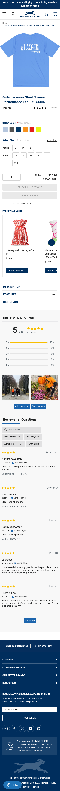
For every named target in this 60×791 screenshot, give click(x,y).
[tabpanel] (30, 526)
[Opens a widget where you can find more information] (12, 785)
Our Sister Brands (13, 675)
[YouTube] (30, 728)
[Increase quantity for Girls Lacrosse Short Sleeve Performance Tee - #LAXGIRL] (17, 177)
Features (9, 294)
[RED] (32, 129)
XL (47, 155)
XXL (16, 163)
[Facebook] (14, 728)
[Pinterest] (38, 728)
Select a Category (43, 646)
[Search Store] (14, 14)
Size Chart (10, 302)
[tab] (30, 420)
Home (5, 23)
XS (15, 155)
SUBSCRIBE (30, 718)
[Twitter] (22, 728)
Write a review (38, 406)
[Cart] (56, 14)
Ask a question (21, 406)
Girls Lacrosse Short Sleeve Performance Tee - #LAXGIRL (24, 99)
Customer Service (13, 667)
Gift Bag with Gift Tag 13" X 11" (20, 252)
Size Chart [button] (52, 140)
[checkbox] (34, 444)
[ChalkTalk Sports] (30, 14)
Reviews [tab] (11, 419)
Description (11, 286)
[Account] (46, 14)
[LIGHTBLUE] (5, 129)
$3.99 (9, 258)
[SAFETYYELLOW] (38, 129)
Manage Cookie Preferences (30, 787)
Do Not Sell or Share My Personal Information (30, 778)
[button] (4, 14)
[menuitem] (46, 14)
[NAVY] (18, 129)
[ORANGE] (25, 129)
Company (8, 659)
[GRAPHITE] (12, 129)
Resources (9, 683)
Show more (30, 620)
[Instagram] (6, 728)
